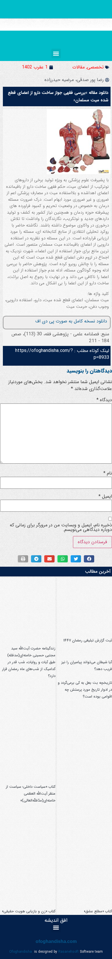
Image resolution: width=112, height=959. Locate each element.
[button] (56, 53)
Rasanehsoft (68, 951)
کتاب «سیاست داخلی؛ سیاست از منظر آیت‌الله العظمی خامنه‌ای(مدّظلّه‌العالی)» (30, 794)
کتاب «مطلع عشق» (98, 911)
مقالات (78, 67)
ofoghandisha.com (56, 941)
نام (107, 473)
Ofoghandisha (20, 951)
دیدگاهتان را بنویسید (89, 371)
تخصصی (95, 67)
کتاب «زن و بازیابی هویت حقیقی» (28, 911)
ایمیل (105, 496)
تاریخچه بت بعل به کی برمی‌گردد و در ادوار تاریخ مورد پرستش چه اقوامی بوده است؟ (85, 690)
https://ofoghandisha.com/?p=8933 (62, 354)
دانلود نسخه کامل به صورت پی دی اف (71, 321)
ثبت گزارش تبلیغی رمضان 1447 (87, 640)
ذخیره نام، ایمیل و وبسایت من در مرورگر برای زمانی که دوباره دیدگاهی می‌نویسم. (61, 527)
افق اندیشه (56, 920)
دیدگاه (104, 400)
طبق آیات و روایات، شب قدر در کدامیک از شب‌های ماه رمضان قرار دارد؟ (28, 669)
